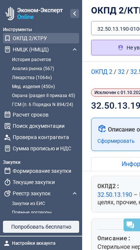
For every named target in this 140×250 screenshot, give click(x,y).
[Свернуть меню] (74, 13)
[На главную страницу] (33, 13)
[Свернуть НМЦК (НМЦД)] (74, 49)
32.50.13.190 (115, 194)
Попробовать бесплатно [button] (41, 227)
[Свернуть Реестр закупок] (74, 193)
